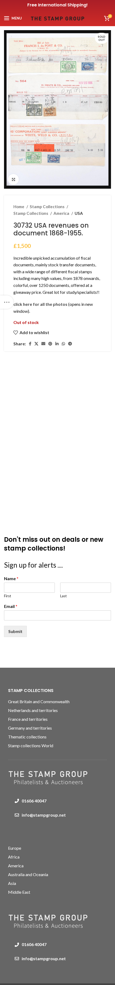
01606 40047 (34, 800)
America (61, 213)
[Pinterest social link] (50, 343)
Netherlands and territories (33, 710)
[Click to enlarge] (13, 179)
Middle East (19, 892)
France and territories (28, 719)
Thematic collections (27, 736)
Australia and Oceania (28, 874)
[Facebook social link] (30, 343)
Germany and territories (30, 727)
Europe (14, 847)
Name (11, 578)
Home (19, 206)
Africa (14, 856)
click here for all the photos (40, 304)
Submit (15, 631)
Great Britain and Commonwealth (39, 701)
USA (79, 213)
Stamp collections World (30, 745)
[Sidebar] (6, 302)
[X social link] (36, 343)
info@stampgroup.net (44, 814)
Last (63, 596)
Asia (12, 883)
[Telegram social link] (70, 343)
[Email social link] (43, 343)
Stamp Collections (47, 206)
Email (10, 606)
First (7, 596)
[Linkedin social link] (57, 343)
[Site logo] (57, 17)
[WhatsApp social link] (63, 343)
